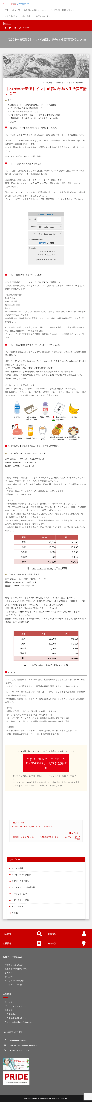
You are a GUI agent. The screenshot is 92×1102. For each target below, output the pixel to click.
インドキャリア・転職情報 (72, 83)
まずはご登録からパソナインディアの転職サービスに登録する (46, 763)
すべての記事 (17, 868)
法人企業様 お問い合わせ (15, 1018)
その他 (15, 913)
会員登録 (8, 976)
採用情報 (8, 1010)
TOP (7, 10)
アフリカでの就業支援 (14, 980)
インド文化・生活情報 (52, 83)
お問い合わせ (42, 16)
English (26, 27)
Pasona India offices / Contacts (18, 1022)
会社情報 (26, 16)
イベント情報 (17, 906)
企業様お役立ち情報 (20, 881)
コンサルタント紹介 (13, 984)
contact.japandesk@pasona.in (23, 1045)
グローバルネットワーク (15, 1006)
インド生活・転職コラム (61, 10)
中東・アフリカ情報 (20, 900)
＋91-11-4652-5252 (18, 1040)
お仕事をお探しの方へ (34, 10)
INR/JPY (42, 243)
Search (7, 23)
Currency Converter (46, 214)
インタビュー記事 (19, 894)
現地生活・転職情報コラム (16, 969)
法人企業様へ (11, 16)
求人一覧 (16, 10)
